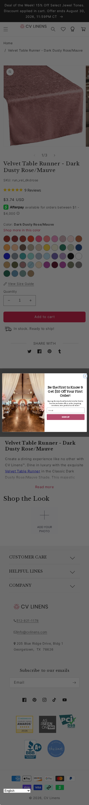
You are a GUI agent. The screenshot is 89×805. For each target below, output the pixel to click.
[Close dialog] (84, 375)
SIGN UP (66, 417)
